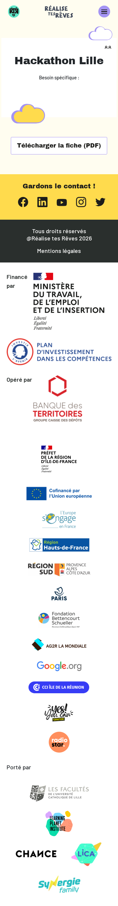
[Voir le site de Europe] (59, 493)
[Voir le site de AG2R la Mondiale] (59, 644)
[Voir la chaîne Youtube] (62, 202)
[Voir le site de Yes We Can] (59, 712)
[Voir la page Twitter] (100, 201)
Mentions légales (59, 250)
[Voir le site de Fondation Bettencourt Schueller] (59, 619)
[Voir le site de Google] (59, 666)
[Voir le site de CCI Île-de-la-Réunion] (59, 687)
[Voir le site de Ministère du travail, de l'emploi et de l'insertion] (69, 301)
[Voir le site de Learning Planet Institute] (59, 824)
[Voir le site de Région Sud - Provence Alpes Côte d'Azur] (59, 569)
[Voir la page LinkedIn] (42, 201)
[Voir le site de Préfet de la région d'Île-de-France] (59, 459)
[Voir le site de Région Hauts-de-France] (59, 545)
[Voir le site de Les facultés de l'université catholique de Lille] (59, 793)
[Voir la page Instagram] (81, 201)
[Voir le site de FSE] (59, 519)
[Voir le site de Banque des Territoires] (57, 398)
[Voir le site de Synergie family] (59, 884)
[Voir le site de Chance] (36, 854)
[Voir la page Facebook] (23, 201)
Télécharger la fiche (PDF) (59, 145)
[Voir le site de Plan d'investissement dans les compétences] (59, 351)
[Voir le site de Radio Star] (59, 742)
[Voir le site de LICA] (86, 854)
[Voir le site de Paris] (59, 594)
